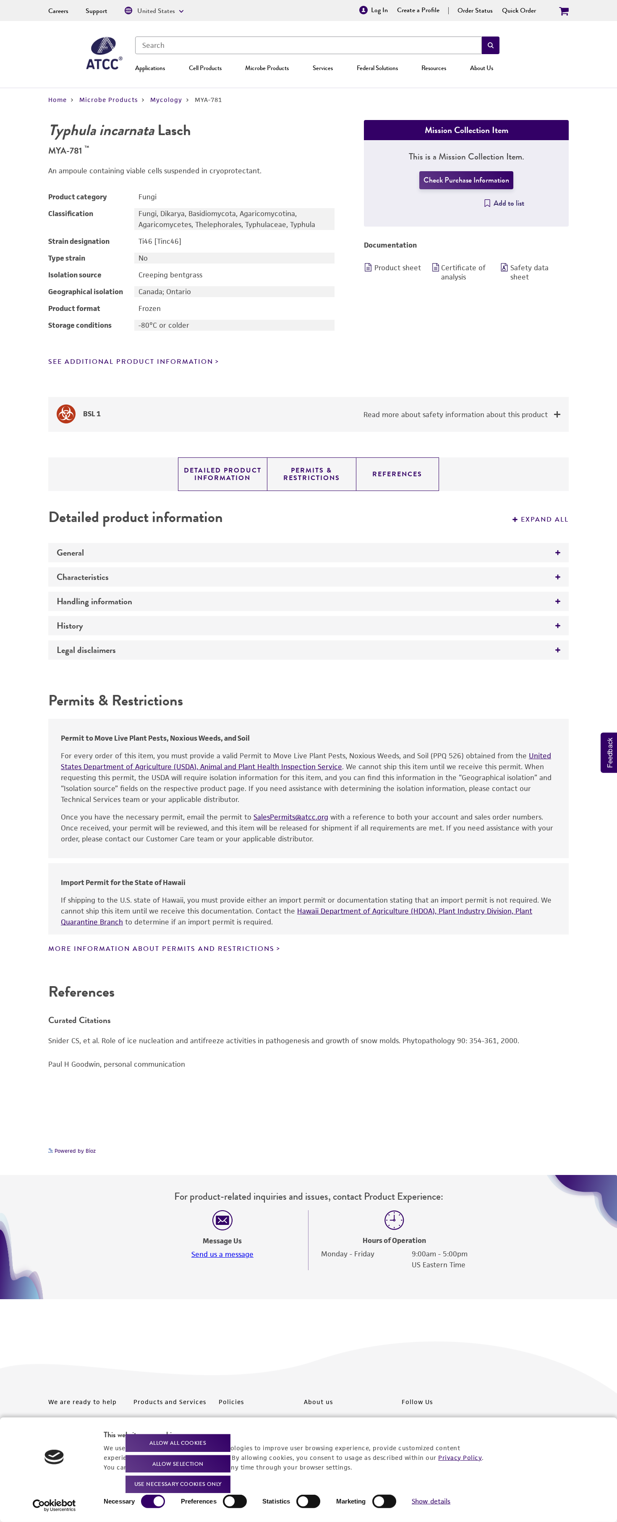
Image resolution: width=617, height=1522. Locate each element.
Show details (431, 1501)
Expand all (545, 519)
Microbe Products (267, 68)
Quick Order (519, 10)
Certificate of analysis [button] (463, 272)
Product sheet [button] (397, 267)
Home (57, 100)
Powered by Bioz (74, 1150)
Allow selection (178, 1463)
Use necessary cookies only (178, 1484)
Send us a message (222, 1254)
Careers (58, 11)
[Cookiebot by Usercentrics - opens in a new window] (54, 1505)
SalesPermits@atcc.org (291, 817)
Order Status (475, 10)
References (397, 474)
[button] (490, 45)
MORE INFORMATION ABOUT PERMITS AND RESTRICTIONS (161, 949)
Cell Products (205, 68)
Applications (150, 68)
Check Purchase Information (466, 180)
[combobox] (308, 45)
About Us (481, 68)
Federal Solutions (377, 68)
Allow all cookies (177, 1443)
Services (323, 68)
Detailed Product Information (222, 474)
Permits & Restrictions (311, 474)
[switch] (235, 1501)
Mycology (166, 100)
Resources (433, 68)
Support (96, 11)
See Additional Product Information (130, 362)
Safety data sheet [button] (529, 272)
